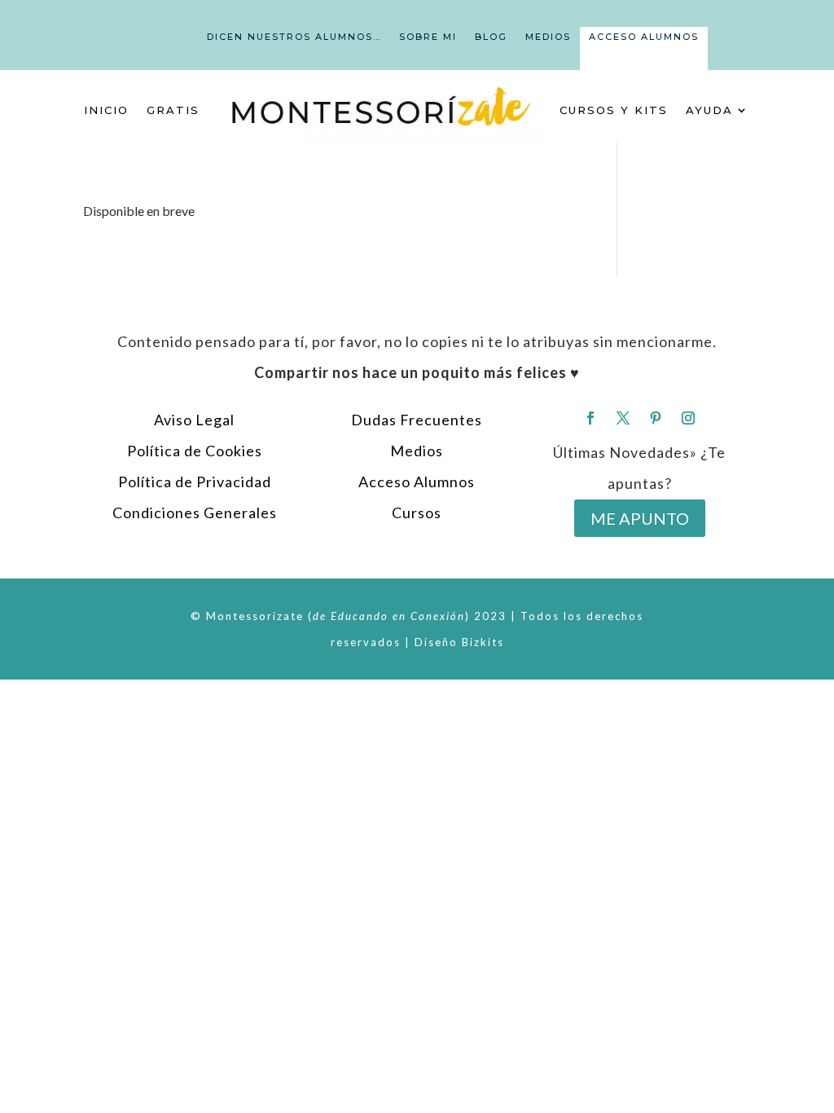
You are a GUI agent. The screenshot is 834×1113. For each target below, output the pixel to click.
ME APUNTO (639, 518)
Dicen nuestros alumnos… (294, 36)
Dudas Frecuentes (416, 420)
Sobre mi (428, 36)
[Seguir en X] (623, 418)
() (389, 615)
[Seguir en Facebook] (590, 418)
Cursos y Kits (614, 110)
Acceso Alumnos (644, 36)
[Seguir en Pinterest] (656, 418)
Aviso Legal (194, 420)
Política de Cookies (194, 451)
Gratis (173, 110)
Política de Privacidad (194, 482)
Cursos (416, 512)
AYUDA (709, 110)
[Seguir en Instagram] (688, 418)
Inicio (106, 110)
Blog (491, 36)
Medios (548, 36)
